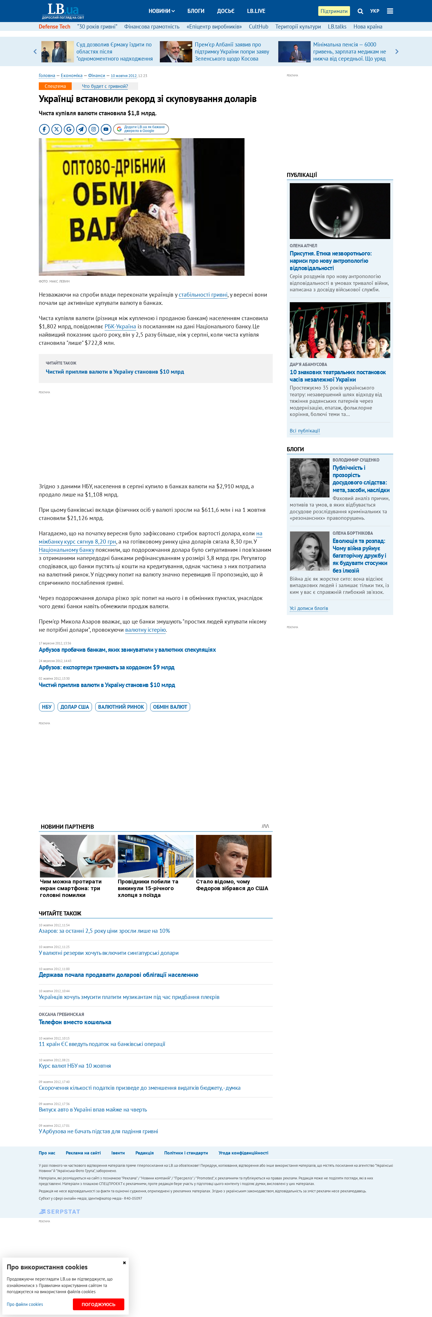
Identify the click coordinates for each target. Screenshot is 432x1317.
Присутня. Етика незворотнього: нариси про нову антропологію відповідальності (330, 260)
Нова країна (368, 26)
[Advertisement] (156, 437)
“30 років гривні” (97, 26)
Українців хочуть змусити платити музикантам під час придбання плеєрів (129, 997)
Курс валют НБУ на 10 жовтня (75, 1065)
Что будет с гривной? (105, 86)
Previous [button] (35, 51)
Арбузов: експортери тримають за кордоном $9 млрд (107, 667)
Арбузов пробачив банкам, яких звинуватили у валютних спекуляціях (127, 650)
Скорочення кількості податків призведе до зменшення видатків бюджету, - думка (140, 1088)
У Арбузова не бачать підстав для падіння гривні (98, 1131)
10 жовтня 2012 (124, 75)
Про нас (47, 1153)
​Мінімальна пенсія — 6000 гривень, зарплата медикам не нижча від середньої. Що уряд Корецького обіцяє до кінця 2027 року (349, 58)
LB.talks (337, 26)
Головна (47, 75)
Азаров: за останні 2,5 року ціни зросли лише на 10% (104, 931)
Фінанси (96, 75)
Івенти (118, 1153)
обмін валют (170, 706)
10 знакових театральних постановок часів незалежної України (338, 375)
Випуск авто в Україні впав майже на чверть (93, 1109)
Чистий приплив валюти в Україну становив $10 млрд (115, 371)
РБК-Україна (120, 326)
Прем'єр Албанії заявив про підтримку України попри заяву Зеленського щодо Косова (232, 51)
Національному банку (66, 550)
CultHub (258, 26)
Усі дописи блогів (309, 608)
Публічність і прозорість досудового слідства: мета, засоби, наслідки (361, 479)
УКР (374, 11)
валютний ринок (121, 706)
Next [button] (397, 51)
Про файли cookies (25, 1304)
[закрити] (124, 1263)
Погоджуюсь (98, 1304)
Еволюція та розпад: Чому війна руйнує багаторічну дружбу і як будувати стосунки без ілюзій (360, 555)
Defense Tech (54, 26)
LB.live (256, 10)
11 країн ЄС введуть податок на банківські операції (102, 1044)
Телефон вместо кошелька (75, 1022)
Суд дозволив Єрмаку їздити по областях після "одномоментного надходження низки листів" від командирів (114, 55)
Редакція (144, 1153)
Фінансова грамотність (152, 26)
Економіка (72, 75)
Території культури (298, 26)
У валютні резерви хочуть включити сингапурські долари (109, 953)
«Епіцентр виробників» (214, 26)
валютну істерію (145, 630)
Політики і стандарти (186, 1153)
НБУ (46, 706)
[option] (98, 51)
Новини (159, 10)
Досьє (226, 10)
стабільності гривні (203, 294)
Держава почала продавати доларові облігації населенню (118, 974)
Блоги (196, 10)
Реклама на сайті (83, 1153)
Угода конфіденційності (243, 1153)
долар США (75, 706)
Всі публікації (305, 430)
